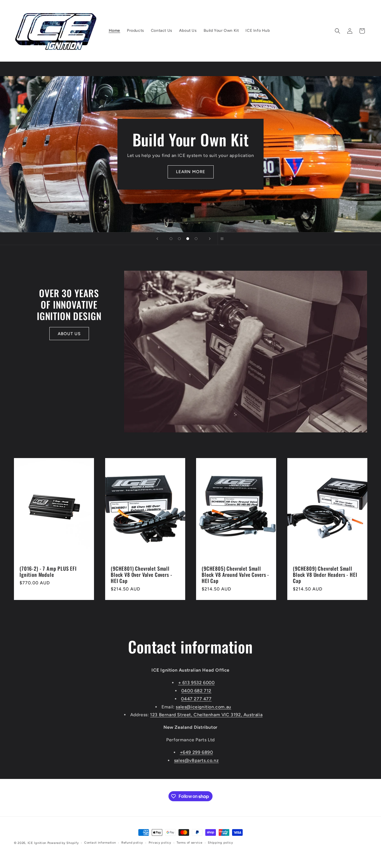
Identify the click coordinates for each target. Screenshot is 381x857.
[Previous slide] (157, 239)
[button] (337, 31)
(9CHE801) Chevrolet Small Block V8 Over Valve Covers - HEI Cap (141, 575)
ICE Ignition (37, 843)
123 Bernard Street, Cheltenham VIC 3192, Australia (206, 714)
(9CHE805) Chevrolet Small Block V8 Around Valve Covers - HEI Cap (235, 575)
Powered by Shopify (63, 843)
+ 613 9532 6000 (196, 682)
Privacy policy (160, 842)
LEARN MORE (190, 171)
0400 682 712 (196, 690)
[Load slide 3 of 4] (188, 238)
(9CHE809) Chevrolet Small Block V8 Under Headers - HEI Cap (325, 575)
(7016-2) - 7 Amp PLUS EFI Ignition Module (48, 572)
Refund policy (132, 842)
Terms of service (189, 842)
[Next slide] (210, 239)
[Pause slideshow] (224, 239)
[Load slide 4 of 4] (196, 238)
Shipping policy (220, 842)
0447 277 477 (196, 698)
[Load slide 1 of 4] (171, 238)
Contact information (100, 842)
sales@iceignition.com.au (203, 707)
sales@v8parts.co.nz (196, 760)
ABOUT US (69, 333)
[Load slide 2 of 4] (179, 238)
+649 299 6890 (196, 752)
